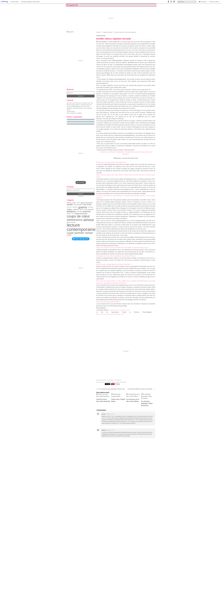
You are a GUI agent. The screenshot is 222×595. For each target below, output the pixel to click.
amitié (78, 202)
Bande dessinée (71, 222)
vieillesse (76, 209)
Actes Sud (69, 207)
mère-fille (79, 211)
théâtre (69, 209)
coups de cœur (78, 216)
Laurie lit (98, 32)
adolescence (74, 219)
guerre (82, 207)
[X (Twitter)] (171, 2)
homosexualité (78, 204)
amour (88, 220)
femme (69, 202)
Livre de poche (88, 209)
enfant (74, 202)
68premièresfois (81, 213)
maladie (69, 235)
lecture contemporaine (81, 227)
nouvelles (90, 207)
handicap (74, 207)
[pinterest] (174, 2)
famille (70, 205)
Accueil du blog (70, 111)
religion (69, 213)
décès (81, 209)
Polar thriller (87, 204)
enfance (71, 211)
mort (73, 213)
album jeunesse (86, 203)
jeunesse (87, 211)
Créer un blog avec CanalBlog (74, 113)
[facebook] (168, 2)
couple (70, 233)
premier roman (84, 233)
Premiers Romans (108, 32)
